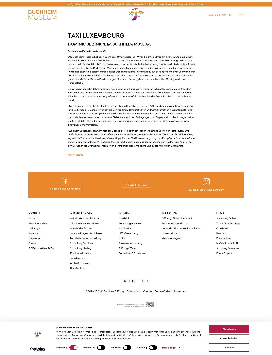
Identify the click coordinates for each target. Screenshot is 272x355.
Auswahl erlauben (229, 338)
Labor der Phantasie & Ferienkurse (181, 228)
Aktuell (35, 213)
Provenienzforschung (130, 243)
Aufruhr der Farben (81, 228)
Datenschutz (133, 291)
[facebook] (65, 181)
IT (138, 281)
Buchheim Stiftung (114, 291)
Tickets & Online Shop (228, 223)
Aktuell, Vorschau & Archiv (84, 218)
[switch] (101, 347)
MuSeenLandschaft (227, 243)
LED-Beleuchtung (129, 233)
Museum (125, 213)
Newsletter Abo (137, 184)
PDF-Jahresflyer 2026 (41, 248)
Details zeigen (169, 348)
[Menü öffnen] (239, 14)
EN (230, 14)
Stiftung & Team (128, 248)
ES (129, 281)
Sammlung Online (226, 218)
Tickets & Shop (216, 14)
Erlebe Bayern (224, 253)
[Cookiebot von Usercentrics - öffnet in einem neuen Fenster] (37, 349)
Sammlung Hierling (80, 248)
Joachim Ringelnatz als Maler (86, 233)
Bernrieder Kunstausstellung (85, 238)
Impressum (180, 291)
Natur (122, 238)
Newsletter (35, 238)
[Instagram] (206, 181)
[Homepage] (42, 15)
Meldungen (75, 155)
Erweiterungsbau (38, 223)
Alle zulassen (229, 329)
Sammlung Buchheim (82, 243)
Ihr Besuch (169, 213)
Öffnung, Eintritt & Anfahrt (177, 218)
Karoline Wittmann (80, 253)
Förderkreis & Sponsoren (132, 253)
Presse (32, 243)
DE (147, 281)
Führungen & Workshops (175, 223)
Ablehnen (229, 347)
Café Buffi (222, 228)
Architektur (125, 228)
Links (220, 213)
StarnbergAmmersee (227, 248)
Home (32, 218)
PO (142, 281)
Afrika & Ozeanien (80, 263)
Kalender (34, 233)
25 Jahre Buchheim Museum (85, 223)
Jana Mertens (77, 258)
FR (133, 281)
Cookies (147, 291)
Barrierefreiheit (163, 291)
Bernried (221, 233)
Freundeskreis (223, 238)
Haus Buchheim (78, 268)
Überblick (124, 218)
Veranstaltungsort (172, 238)
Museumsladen (170, 233)
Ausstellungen (81, 213)
